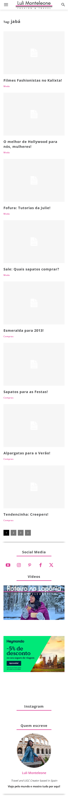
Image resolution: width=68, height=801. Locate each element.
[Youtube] (8, 565)
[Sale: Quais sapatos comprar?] (34, 241)
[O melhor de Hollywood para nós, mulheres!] (34, 114)
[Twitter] (51, 565)
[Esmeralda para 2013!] (34, 302)
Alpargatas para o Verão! (26, 453)
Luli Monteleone (34, 773)
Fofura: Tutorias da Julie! (27, 207)
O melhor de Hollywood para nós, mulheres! (30, 144)
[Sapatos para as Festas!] (34, 364)
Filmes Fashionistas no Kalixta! (32, 80)
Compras (8, 336)
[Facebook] (40, 565)
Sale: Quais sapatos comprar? (31, 269)
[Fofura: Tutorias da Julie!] (34, 180)
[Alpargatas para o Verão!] (34, 425)
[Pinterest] (29, 565)
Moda (6, 86)
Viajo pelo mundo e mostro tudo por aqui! (34, 786)
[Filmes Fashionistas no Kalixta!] (34, 52)
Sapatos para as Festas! (25, 391)
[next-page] (28, 533)
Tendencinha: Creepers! (25, 514)
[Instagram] (18, 565)
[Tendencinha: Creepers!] (34, 486)
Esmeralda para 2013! (23, 330)
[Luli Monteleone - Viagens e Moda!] (34, 4)
